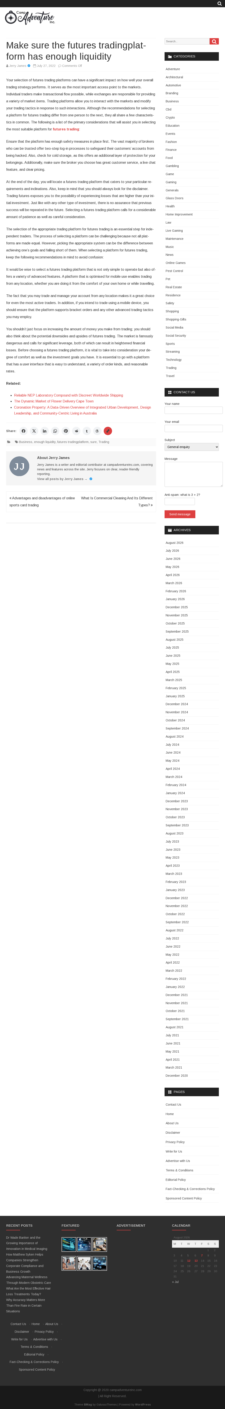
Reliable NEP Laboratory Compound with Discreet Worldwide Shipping (68, 395)
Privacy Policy (175, 1142)
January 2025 (175, 696)
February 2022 (176, 978)
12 (188, 1260)
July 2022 (172, 938)
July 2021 (172, 1035)
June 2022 (173, 946)
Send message (180, 514)
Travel (170, 376)
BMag (88, 1404)
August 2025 (174, 639)
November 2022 (177, 906)
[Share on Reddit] (76, 431)
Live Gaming (174, 230)
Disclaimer (173, 1132)
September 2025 (177, 631)
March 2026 (174, 583)
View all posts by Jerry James (62, 479)
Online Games (176, 263)
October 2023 (175, 817)
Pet (168, 279)
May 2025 (172, 663)
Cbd (168, 109)
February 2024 (176, 785)
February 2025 (176, 688)
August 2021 (174, 1027)
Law (168, 222)
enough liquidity (45, 442)
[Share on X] (34, 431)
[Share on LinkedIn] (44, 431)
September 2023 (177, 825)
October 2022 (175, 914)
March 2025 (174, 680)
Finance (171, 149)
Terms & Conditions (179, 1170)
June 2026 (173, 558)
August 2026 (174, 542)
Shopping (172, 311)
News (170, 254)
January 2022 (175, 987)
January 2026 (175, 599)
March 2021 (174, 1067)
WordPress (143, 1404)
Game (170, 174)
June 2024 (173, 752)
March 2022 (174, 970)
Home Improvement (179, 214)
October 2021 (175, 1011)
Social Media (174, 327)
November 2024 (177, 712)
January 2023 (175, 890)
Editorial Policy (176, 1179)
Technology (174, 359)
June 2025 (173, 655)
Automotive (173, 85)
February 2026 (176, 591)
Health (170, 206)
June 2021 (173, 1043)
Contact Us (173, 1104)
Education (173, 125)
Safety (170, 303)
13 (196, 1260)
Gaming (171, 182)
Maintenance (174, 238)
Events (170, 133)
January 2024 (175, 793)
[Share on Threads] (97, 431)
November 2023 (177, 809)
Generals (172, 190)
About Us (172, 1123)
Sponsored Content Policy (184, 1198)
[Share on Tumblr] (87, 431)
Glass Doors (174, 198)
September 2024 (177, 728)
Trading (103, 442)
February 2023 (176, 882)
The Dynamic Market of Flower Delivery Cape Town (54, 401)
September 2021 (177, 1019)
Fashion (171, 142)
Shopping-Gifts (176, 319)
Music (170, 247)
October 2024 (175, 720)
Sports (170, 343)
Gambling (172, 166)
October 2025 (175, 623)
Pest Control (174, 271)
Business (25, 442)
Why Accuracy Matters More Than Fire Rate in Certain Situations (25, 1305)
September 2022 (177, 922)
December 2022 (177, 898)
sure (93, 442)
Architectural (174, 77)
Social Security (176, 335)
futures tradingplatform (73, 442)
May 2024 (172, 760)
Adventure (173, 69)
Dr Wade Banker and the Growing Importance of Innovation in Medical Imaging (26, 1243)
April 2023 (173, 865)
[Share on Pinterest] (66, 431)
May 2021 (172, 1051)
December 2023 (177, 801)
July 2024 (172, 744)
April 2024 (173, 768)
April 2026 (173, 575)
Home (170, 1114)
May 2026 (172, 567)
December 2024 (177, 704)
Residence (173, 295)
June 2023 (173, 849)
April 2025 (173, 672)
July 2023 (172, 841)
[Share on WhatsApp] (55, 431)
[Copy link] (108, 431)
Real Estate (174, 287)
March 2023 (174, 873)
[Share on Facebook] (23, 431)
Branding (172, 93)
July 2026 (172, 550)
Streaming (173, 351)
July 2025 (172, 647)
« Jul (175, 1282)
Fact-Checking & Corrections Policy (190, 1189)
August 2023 (174, 833)
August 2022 (174, 930)
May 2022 (172, 954)
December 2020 (177, 1075)
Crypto (170, 117)
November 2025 (177, 615)
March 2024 (174, 777)
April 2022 (173, 962)
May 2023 (172, 857)
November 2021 (177, 1003)
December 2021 (177, 995)
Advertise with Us (178, 1161)
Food (169, 158)
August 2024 (174, 736)
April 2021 (173, 1059)
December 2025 (177, 607)
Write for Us (174, 1151)
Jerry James (17, 66)
